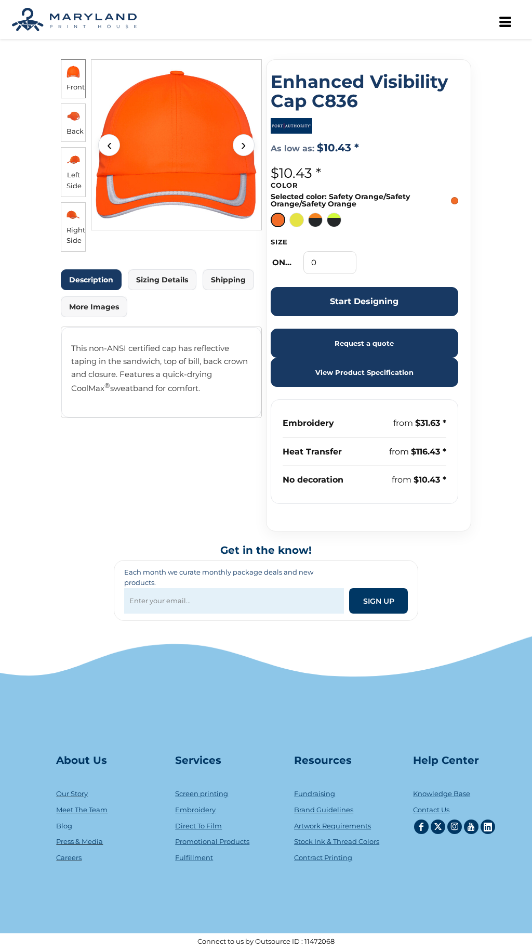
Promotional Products (212, 841)
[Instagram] (454, 827)
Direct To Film (198, 826)
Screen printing (201, 793)
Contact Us (431, 809)
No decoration (313, 480)
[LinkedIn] (488, 827)
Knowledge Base (441, 793)
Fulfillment (194, 857)
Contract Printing (323, 857)
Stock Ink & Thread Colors (336, 841)
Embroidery (308, 423)
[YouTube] (471, 827)
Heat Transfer (312, 452)
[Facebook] (421, 827)
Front (75, 87)
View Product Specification (364, 372)
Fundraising (314, 793)
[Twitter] (438, 827)
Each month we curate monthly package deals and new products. (218, 577)
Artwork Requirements (332, 826)
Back (75, 131)
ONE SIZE (284, 262)
